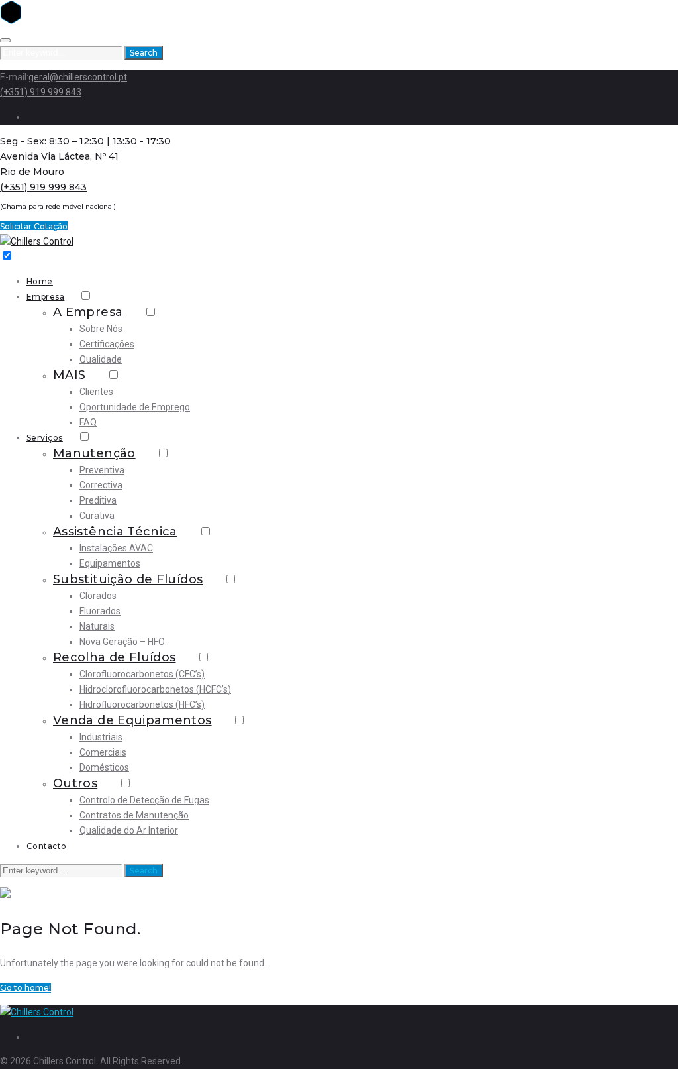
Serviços (44, 438)
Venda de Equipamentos (132, 720)
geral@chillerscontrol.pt (77, 77)
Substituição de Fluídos (128, 579)
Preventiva (101, 470)
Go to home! (25, 988)
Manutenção (94, 453)
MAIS (69, 375)
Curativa (97, 515)
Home (39, 281)
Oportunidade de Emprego (134, 407)
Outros (75, 783)
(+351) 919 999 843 (40, 92)
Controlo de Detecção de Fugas (144, 800)
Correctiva (100, 485)
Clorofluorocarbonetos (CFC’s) (142, 674)
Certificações (106, 344)
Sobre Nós (100, 328)
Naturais (97, 626)
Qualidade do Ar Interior (128, 830)
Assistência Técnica (115, 531)
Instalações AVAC (116, 548)
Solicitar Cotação (34, 226)
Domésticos (104, 767)
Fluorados (100, 611)
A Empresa (87, 312)
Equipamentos (109, 563)
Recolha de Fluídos (114, 657)
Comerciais (102, 752)
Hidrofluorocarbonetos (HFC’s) (142, 704)
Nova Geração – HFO (122, 641)
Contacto (46, 846)
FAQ (88, 422)
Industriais (100, 737)
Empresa (45, 297)
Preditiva (98, 500)
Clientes (96, 391)
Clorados (98, 596)
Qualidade (100, 359)
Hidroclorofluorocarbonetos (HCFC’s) (155, 689)
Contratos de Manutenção (134, 815)
